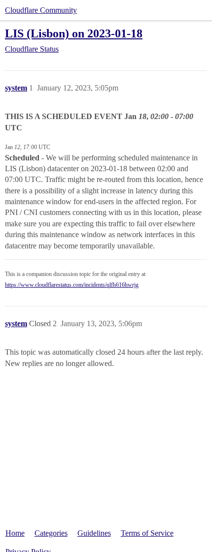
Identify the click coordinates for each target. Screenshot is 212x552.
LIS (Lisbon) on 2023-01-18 (73, 33)
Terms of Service (147, 533)
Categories (51, 533)
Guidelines (94, 533)
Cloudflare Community (41, 10)
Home (15, 533)
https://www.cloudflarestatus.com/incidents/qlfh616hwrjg (72, 284)
